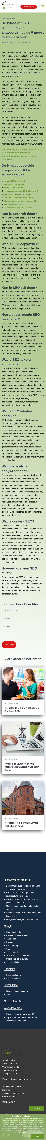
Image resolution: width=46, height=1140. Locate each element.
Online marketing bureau (17, 959)
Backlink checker (13, 978)
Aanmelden (11, 939)
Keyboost (10, 81)
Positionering (12, 945)
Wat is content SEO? (14, 204)
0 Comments (24, 42)
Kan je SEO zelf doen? (14, 181)
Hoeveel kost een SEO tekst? (18, 208)
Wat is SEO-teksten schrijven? (18, 194)
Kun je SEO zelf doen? (14, 188)
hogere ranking (22, 398)
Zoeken (37, 1108)
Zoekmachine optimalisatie (18, 955)
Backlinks (9, 969)
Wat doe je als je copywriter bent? (20, 201)
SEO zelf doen (17, 218)
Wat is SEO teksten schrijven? (18, 198)
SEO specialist (12, 962)
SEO (16, 214)
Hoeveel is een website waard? (20, 1014)
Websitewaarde (13, 1008)
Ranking (10, 942)
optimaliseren (14, 224)
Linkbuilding (11, 985)
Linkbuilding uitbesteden (17, 991)
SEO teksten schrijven (11, 420)
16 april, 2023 (8, 42)
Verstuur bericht (9, 645)
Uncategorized (9, 18)
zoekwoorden (35, 378)
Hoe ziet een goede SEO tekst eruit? (21, 191)
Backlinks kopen (13, 975)
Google (8, 926)
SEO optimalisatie (14, 952)
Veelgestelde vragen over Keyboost (22, 919)
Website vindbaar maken (17, 935)
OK (37, 1137)
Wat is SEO (10, 244)
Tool (8, 994)
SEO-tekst (16, 323)
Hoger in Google (13, 932)
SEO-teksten (23, 91)
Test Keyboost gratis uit (17, 879)
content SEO (22, 521)
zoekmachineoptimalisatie (16, 56)
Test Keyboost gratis (28, 7)
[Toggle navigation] (42, 6)
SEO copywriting (9, 248)
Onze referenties (13, 1001)
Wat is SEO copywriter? (15, 184)
